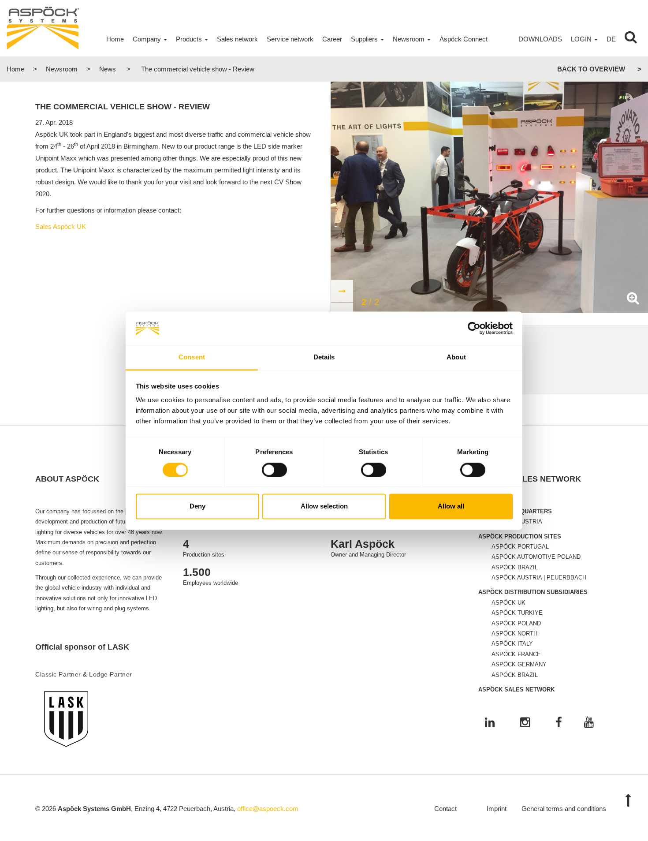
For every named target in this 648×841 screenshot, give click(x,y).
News (107, 69)
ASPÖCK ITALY (512, 643)
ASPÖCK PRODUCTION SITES (519, 536)
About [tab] (456, 357)
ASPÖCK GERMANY (519, 664)
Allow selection (324, 506)
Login (581, 39)
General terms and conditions (563, 808)
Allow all (451, 506)
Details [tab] (324, 357)
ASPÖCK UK (508, 602)
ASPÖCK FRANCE (516, 654)
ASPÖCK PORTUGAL (520, 546)
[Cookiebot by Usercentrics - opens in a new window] (474, 328)
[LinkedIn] (490, 723)
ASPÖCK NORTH (514, 633)
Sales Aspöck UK (60, 226)
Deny (197, 506)
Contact (445, 808)
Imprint (496, 808)
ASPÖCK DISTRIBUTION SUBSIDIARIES (533, 592)
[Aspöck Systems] (43, 27)
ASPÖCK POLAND (516, 623)
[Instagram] (525, 723)
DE (611, 39)
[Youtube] (589, 723)
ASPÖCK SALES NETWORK (516, 689)
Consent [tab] (192, 357)
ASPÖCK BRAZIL (515, 567)
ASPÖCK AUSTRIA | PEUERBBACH (539, 577)
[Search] (631, 39)
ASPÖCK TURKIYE (517, 612)
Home (15, 69)
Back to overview (591, 69)
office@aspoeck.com (267, 808)
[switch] (274, 470)
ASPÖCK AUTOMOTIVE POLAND (536, 556)
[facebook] (558, 723)
